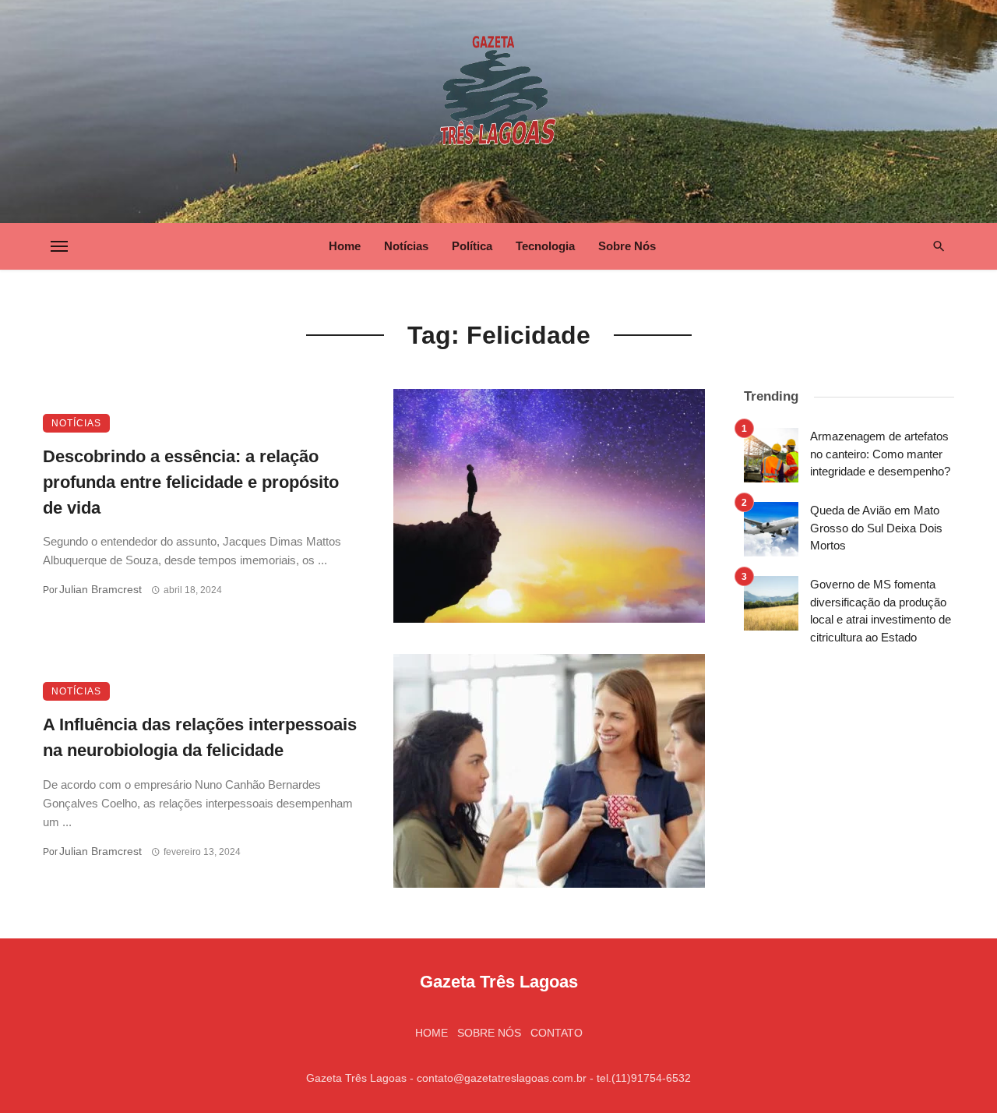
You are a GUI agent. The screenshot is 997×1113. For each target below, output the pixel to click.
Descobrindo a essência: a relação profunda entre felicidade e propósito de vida (191, 482)
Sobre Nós (627, 246)
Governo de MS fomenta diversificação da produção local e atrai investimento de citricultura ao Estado (880, 611)
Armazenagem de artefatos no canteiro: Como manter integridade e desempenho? (880, 453)
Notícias (406, 246)
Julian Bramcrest (100, 589)
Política (472, 246)
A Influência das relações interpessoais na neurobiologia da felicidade (200, 737)
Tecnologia (545, 246)
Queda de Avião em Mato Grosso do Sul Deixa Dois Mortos (876, 528)
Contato (556, 1032)
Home (345, 246)
